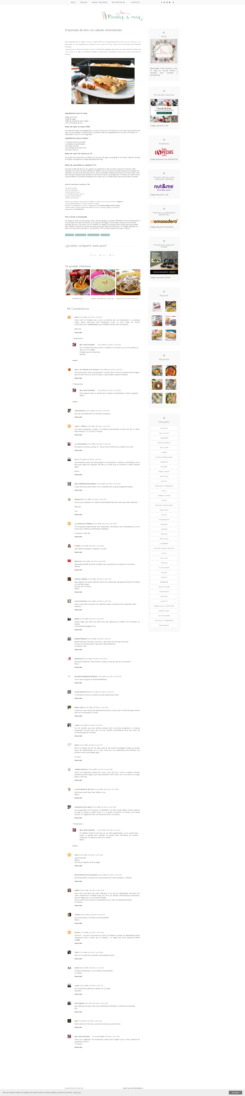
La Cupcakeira (81, 444)
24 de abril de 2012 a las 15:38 (105, 524)
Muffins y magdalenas (164, 505)
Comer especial (81, 769)
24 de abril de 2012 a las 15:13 (94, 499)
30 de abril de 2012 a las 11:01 (91, 985)
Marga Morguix (81, 639)
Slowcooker (164, 567)
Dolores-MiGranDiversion (86, 676)
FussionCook (81, 235)
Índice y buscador (99, 2)
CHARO (77, 546)
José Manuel (80, 411)
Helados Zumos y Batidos (164, 548)
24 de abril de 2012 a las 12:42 (99, 444)
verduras (164, 462)
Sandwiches (164, 591)
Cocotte (164, 601)
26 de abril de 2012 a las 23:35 (93, 915)
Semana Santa (164, 611)
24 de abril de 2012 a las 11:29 (98, 426)
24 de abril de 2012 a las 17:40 (99, 579)
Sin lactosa (164, 433)
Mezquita (79, 499)
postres (164, 467)
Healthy (164, 481)
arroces (164, 524)
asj (76, 459)
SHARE (94, 255)
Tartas (164, 500)
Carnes (164, 452)
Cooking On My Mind (83, 807)
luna (77, 725)
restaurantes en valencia (86, 875)
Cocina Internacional (164, 457)
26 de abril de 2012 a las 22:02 (92, 890)
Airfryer (164, 529)
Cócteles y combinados (164, 620)
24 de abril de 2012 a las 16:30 (94, 561)
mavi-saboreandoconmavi (86, 484)
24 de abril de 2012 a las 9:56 (109, 390)
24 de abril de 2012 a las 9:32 (90, 317)
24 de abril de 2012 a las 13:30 (90, 459)
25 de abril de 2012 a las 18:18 (104, 807)
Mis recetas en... (119, 2)
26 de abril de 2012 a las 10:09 (91, 855)
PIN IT (113, 255)
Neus (77, 745)
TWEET (104, 255)
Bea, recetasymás (87, 345)
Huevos (164, 572)
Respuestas (78, 338)
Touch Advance (164, 587)
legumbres (164, 543)
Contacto (135, 2)
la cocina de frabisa (83, 524)
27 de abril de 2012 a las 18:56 (91, 952)
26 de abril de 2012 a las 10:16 (110, 875)
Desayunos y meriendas (164, 486)
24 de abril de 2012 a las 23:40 (96, 707)
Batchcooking (164, 615)
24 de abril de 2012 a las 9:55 (109, 345)
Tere (77, 952)
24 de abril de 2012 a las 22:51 (102, 692)
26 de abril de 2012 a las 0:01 (109, 830)
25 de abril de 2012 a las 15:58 (107, 789)
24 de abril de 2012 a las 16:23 (92, 546)
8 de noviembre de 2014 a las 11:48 (106, 1036)
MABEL (77, 890)
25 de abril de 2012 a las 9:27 (90, 725)
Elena (77, 932)
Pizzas (164, 553)
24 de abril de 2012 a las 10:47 (98, 411)
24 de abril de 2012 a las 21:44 (95, 659)
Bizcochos (164, 539)
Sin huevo (164, 428)
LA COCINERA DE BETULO (84, 789)
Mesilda (78, 561)
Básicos (164, 563)
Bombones (164, 582)
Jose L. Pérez (80, 426)
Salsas (164, 515)
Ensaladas (164, 510)
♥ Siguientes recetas (74, 1088)
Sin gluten (164, 447)
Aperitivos (69, 235)
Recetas (83, 2)
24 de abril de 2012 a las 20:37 (92, 619)
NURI (76, 317)
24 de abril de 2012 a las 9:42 (110, 369)
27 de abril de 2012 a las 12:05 (92, 932)
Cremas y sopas (164, 495)
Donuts (164, 577)
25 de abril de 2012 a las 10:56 (100, 769)
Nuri (76, 855)
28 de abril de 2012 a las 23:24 (92, 968)
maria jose (79, 707)
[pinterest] (167, 2)
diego (77, 968)
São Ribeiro (79, 1003)
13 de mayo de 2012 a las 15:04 (90, 1021)
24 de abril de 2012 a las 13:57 (109, 484)
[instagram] (169, 2)
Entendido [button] (235, 1092)
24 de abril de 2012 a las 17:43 (99, 601)
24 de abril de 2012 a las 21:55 (109, 676)
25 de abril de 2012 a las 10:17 (91, 745)
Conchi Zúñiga (81, 579)
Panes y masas (93, 235)
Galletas (164, 558)
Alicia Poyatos (81, 601)
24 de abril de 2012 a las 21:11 (99, 639)
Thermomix (105, 235)
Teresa (78, 915)
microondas (164, 625)
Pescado (164, 534)
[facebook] (161, 2)
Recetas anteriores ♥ (133, 1088)
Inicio (73, 2)
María (77, 619)
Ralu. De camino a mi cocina (87, 369)
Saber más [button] (77, 1092)
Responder (78, 332)
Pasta (164, 491)
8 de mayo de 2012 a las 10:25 (96, 1003)
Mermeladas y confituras (164, 606)
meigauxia (79, 659)
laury (77, 985)
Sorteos (164, 596)
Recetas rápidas (164, 443)
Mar (76, 1021)
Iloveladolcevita (82, 692)
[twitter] (164, 2)
